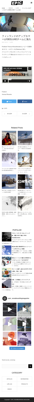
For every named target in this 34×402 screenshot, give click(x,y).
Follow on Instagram (18, 348)
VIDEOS (10, 8)
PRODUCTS (24, 384)
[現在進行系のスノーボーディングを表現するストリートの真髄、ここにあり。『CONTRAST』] (25, 181)
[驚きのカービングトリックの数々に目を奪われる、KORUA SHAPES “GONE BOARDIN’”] (25, 203)
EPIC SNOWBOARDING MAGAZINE (20, 399)
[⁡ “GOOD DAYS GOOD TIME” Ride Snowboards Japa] (24, 309)
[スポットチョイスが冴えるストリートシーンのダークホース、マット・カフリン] (25, 160)
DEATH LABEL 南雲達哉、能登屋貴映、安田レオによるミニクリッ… (9, 214)
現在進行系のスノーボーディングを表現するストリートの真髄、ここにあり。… (24, 192)
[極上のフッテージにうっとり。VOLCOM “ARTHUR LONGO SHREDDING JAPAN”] (9, 138)
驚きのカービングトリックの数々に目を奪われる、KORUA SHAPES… (25, 214)
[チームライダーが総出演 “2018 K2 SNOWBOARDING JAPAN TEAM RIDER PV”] (9, 160)
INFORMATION (24, 379)
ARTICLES (9, 379)
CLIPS (17, 8)
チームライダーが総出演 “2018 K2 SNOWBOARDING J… (9, 169)
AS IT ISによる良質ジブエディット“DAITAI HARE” (9, 191)
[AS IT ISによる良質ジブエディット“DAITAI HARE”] (9, 181)
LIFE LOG (9, 384)
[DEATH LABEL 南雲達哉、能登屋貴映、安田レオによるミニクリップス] (9, 203)
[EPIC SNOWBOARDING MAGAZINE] (17, 3)
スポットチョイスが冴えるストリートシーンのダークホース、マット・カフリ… (24, 170)
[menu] (31, 2)
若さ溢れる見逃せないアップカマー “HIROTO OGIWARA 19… (24, 148)
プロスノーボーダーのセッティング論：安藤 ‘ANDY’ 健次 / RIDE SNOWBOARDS (21, 235)
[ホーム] (4, 8)
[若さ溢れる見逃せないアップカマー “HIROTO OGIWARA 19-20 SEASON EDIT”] (25, 138)
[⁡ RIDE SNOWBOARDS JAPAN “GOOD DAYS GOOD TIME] (10, 324)
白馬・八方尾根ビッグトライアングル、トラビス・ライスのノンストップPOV (21, 282)
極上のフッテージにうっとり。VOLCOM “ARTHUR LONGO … (8, 148)
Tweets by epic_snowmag (8, 360)
